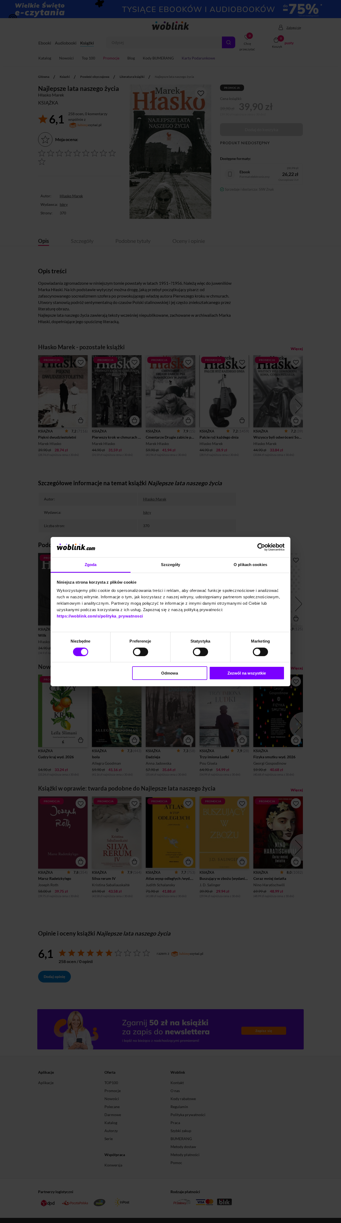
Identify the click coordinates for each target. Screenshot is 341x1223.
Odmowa (169, 673)
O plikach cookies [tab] (250, 564)
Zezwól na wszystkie (247, 673)
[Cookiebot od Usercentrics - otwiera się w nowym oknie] (261, 547)
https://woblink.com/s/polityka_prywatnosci (100, 616)
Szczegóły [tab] (170, 564)
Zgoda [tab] (91, 564)
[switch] (140, 652)
